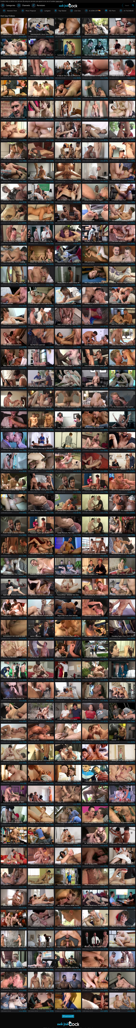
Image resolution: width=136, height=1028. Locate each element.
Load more (68, 1016)
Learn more (59, 1)
